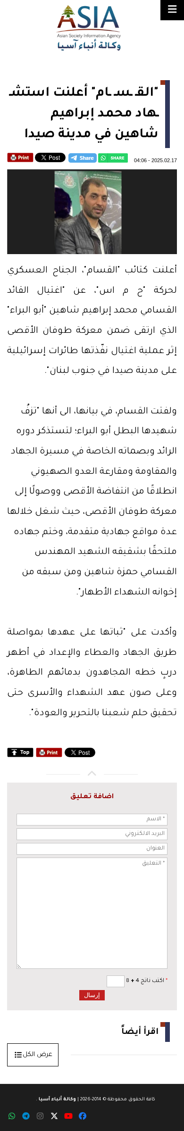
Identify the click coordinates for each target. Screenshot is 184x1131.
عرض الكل (37, 1054)
